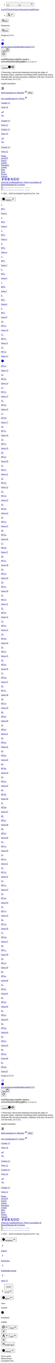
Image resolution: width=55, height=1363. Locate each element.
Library (17, 9)
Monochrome (6, 1358)
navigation (9, 1240)
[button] (27, 54)
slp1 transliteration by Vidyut (12, 98)
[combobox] (8, 1288)
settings (8, 1351)
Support (4, 176)
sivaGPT (4, 9)
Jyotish (30, 9)
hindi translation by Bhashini (12, 93)
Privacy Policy (23, 182)
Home (3, 156)
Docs (3, 172)
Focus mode (6, 1356)
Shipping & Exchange (16, 185)
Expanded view (7, 1361)
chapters (8, 200)
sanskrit (5, 68)
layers (7, 1298)
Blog (3, 169)
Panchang (24, 9)
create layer (9, 1345)
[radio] (2, 1313)
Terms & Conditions (9, 182)
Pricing (36, 9)
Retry (30, 93)
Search (11, 9)
